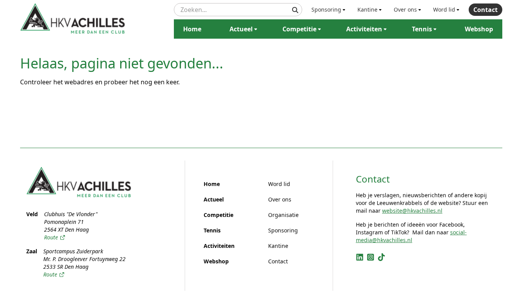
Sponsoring (326, 9)
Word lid (444, 9)
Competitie (299, 29)
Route (51, 237)
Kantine (367, 9)
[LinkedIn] (360, 257)
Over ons (405, 9)
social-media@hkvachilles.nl (411, 236)
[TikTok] (381, 257)
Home (192, 29)
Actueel (241, 29)
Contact (485, 9)
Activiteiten (364, 29)
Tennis (422, 29)
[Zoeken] (295, 10)
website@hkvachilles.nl (412, 210)
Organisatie (283, 214)
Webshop (479, 29)
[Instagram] (370, 257)
